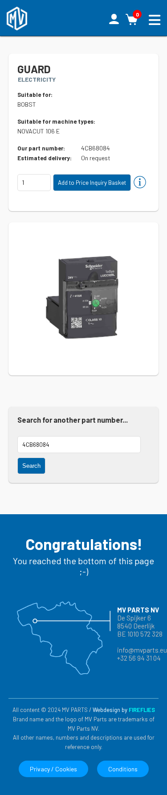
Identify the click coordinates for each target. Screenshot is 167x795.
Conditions (123, 769)
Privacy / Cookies (53, 769)
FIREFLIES (142, 709)
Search (31, 465)
